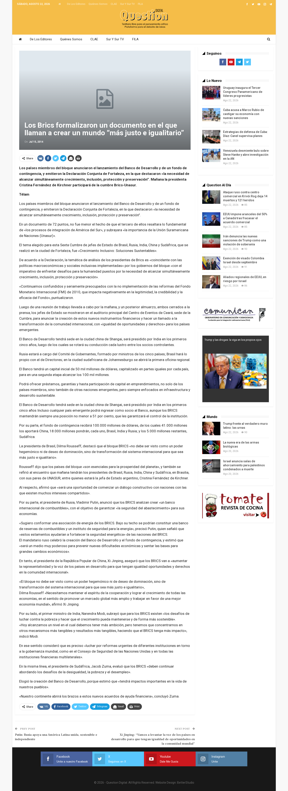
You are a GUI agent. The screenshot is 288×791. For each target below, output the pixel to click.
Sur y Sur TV (127, 4)
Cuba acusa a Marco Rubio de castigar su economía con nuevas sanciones (243, 114)
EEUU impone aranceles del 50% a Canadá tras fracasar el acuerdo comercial (245, 218)
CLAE (114, 4)
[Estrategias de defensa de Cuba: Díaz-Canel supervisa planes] (211, 136)
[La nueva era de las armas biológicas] (211, 447)
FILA (140, 4)
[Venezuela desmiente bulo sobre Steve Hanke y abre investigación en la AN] (211, 155)
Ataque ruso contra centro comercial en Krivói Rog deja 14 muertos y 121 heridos (245, 196)
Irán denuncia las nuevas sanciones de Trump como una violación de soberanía (244, 240)
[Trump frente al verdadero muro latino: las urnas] (211, 428)
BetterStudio (185, 782)
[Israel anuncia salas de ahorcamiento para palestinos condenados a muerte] (211, 466)
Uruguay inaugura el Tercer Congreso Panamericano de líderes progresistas (242, 91)
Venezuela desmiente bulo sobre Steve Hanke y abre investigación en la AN (246, 154)
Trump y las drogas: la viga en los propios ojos (233, 339)
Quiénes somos (98, 4)
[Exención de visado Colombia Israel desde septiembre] (211, 263)
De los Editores (76, 4)
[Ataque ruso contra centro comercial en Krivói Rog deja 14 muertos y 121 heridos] (211, 197)
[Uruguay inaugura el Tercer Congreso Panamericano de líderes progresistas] (211, 92)
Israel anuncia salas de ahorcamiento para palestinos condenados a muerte (244, 465)
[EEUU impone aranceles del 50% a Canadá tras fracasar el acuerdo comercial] (211, 219)
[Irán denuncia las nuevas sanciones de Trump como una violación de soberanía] (211, 241)
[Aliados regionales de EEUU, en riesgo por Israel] (211, 282)
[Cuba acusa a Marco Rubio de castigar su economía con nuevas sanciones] (211, 115)
